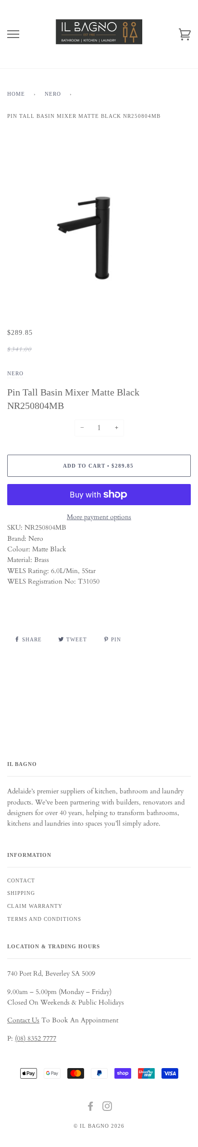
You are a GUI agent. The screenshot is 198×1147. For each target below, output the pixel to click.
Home (16, 94)
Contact (21, 880)
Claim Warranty (34, 906)
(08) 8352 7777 (35, 1038)
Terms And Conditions (44, 919)
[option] (99, 233)
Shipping (21, 893)
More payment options (99, 517)
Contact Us (23, 1020)
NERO (15, 373)
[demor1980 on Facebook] (91, 1108)
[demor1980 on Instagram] (107, 1108)
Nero (53, 94)
